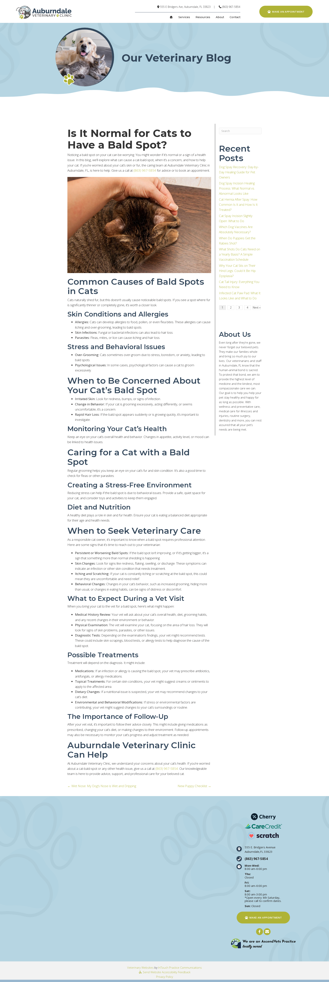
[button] (259, 931)
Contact (235, 17)
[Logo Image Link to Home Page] (43, 12)
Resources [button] (203, 17)
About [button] (220, 17)
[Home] (171, 17)
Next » (256, 307)
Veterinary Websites (140, 967)
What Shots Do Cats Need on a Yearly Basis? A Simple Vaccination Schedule (239, 254)
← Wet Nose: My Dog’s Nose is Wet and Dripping (101, 786)
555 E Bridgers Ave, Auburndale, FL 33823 (185, 7)
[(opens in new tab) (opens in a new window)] (263, 943)
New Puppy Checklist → (194, 786)
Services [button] (184, 17)
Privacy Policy (164, 977)
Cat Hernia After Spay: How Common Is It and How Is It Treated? (238, 204)
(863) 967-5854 (231, 7)
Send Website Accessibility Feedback (166, 972)
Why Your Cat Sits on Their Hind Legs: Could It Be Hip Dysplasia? (237, 270)
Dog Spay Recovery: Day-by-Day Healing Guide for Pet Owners (239, 172)
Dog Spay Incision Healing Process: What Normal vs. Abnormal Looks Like (237, 188)
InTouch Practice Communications (180, 967)
